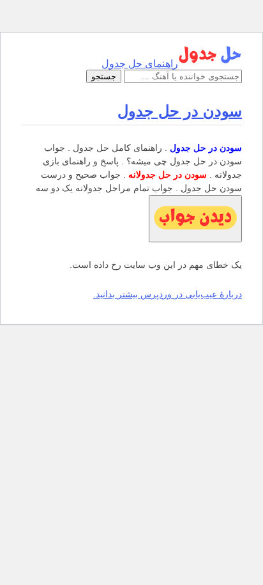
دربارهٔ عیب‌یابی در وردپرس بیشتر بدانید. (167, 294)
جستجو (103, 76)
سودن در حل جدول (179, 111)
